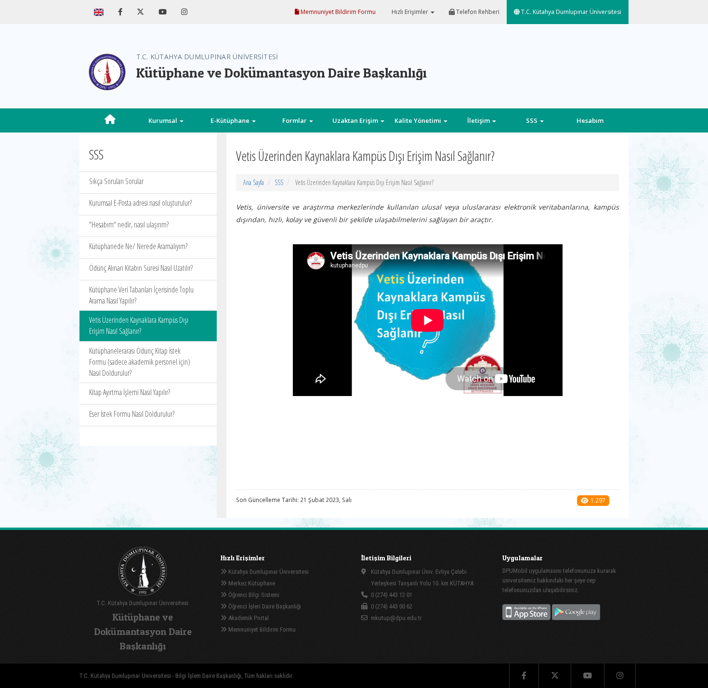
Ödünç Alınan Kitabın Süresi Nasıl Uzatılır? (141, 268)
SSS (279, 182)
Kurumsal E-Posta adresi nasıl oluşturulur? (140, 203)
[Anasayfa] (110, 120)
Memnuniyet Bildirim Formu (337, 12)
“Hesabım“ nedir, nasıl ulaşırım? (129, 224)
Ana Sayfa (253, 182)
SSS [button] (532, 120)
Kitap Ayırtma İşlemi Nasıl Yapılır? (129, 392)
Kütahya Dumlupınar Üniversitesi (268, 571)
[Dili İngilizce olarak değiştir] (99, 12)
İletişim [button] (479, 120)
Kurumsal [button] (163, 120)
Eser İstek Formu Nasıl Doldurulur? (131, 414)
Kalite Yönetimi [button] (418, 120)
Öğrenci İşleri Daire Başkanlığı (264, 606)
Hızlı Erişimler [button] (410, 12)
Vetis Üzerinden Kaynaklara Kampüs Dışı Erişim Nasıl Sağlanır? (138, 325)
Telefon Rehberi (477, 12)
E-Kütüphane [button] (230, 120)
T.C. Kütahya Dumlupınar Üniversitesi (570, 12)
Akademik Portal (248, 618)
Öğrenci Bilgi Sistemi (253, 594)
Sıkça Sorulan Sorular (116, 181)
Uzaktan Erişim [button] (356, 120)
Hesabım (590, 120)
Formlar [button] (295, 120)
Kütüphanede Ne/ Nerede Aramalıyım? (138, 246)
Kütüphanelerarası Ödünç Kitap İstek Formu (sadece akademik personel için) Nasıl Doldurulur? (139, 361)
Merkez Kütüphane (251, 583)
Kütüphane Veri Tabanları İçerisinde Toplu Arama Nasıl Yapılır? (141, 295)
